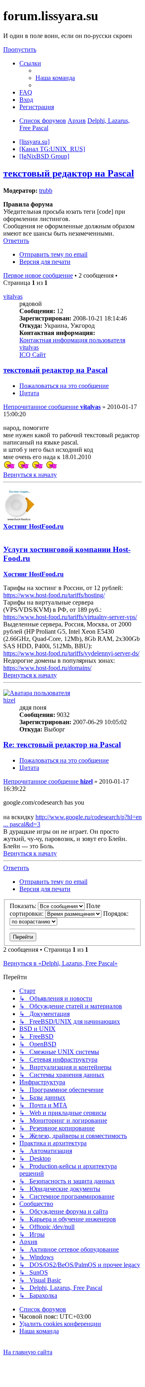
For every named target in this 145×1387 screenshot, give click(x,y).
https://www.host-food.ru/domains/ (47, 667)
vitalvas (13, 296)
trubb (45, 190)
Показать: (24, 905)
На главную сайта (27, 1352)
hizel (9, 700)
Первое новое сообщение (38, 275)
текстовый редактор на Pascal (68, 173)
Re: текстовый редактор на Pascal (62, 744)
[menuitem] (55, 77)
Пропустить (19, 49)
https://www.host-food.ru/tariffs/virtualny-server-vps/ (70, 616)
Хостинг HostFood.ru (33, 526)
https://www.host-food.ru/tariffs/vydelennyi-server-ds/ (71, 653)
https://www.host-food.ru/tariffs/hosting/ (54, 595)
